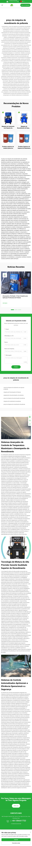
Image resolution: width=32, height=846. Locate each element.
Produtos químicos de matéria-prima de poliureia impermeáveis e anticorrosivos (8, 147)
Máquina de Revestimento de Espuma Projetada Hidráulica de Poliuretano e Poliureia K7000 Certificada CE (24, 127)
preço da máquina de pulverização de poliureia (14, 398)
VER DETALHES (8, 117)
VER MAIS (5, 303)
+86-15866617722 (19, 821)
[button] (12, 309)
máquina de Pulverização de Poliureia (12, 392)
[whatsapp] (30, 417)
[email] (30, 420)
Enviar (16, 367)
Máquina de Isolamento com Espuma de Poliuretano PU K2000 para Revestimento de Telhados (8, 127)
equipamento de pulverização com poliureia (14, 395)
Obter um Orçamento (25, 5)
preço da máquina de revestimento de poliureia (14, 404)
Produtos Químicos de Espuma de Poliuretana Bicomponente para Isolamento (24, 147)
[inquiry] (30, 424)
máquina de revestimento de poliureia (12, 401)
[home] (11, 5)
